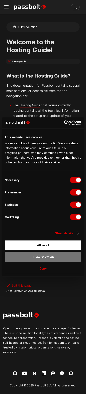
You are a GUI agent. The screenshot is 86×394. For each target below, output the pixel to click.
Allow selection (43, 256)
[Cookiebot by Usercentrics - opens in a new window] (63, 123)
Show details (64, 233)
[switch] (75, 192)
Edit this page (21, 285)
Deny (43, 268)
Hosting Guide (30, 105)
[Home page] (14, 27)
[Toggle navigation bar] (6, 7)
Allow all (43, 245)
